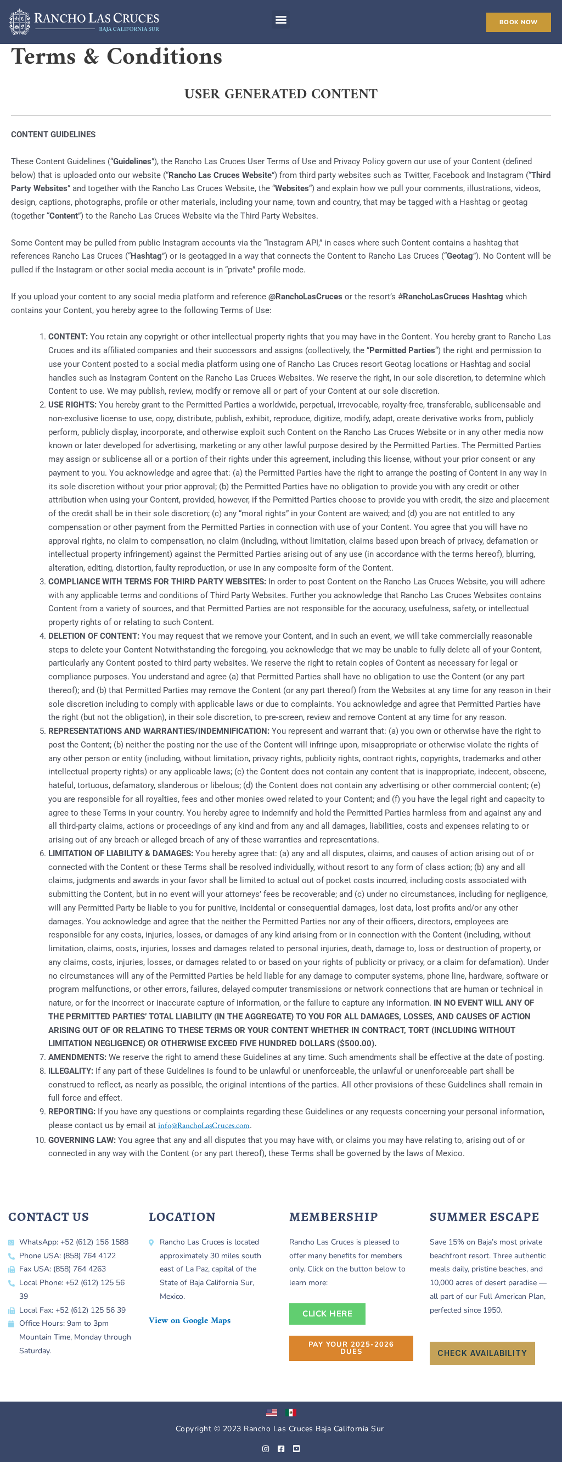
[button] (281, 19)
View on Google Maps (190, 1321)
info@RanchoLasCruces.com (204, 1126)
